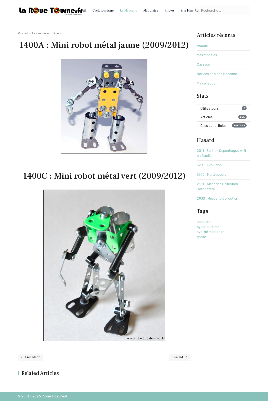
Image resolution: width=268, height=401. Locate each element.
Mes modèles (207, 55)
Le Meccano (128, 10)
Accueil (80, 10)
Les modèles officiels (46, 33)
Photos (169, 10)
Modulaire (150, 10)
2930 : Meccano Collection (217, 198)
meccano (204, 222)
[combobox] (221, 10)
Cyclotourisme (103, 10)
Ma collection (207, 83)
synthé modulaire (210, 232)
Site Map (187, 10)
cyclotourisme (208, 227)
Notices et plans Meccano (217, 74)
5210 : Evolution (209, 165)
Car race (203, 64)
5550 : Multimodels (211, 175)
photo (201, 237)
